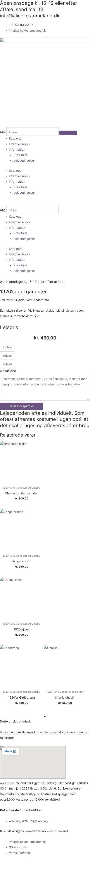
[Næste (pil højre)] (27, 870)
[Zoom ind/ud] (8, 864)
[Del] (45, 864)
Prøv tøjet (20, 155)
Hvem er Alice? (19, 144)
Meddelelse (8, 371)
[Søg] (68, 133)
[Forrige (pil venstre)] (8, 870)
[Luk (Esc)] (64, 864)
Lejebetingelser (24, 160)
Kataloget (15, 138)
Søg (2, 131)
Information (17, 149)
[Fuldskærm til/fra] (27, 864)
